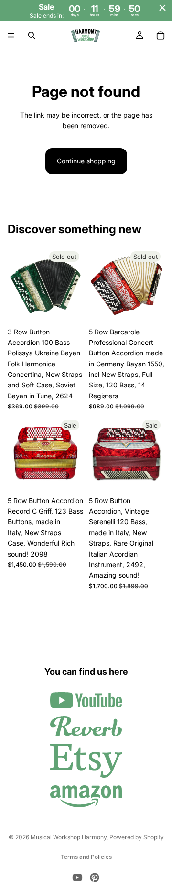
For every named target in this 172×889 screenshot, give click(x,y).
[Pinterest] (94, 877)
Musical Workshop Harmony (69, 837)
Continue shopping (86, 161)
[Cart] (160, 35)
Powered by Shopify (136, 837)
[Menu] (11, 36)
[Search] (31, 35)
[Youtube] (77, 877)
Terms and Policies (86, 856)
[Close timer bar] (162, 7)
